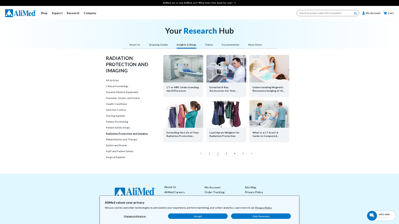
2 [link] (218, 153)
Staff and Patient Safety (119, 151)
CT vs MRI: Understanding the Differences (182, 89)
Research (73, 13)
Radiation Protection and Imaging (127, 133)
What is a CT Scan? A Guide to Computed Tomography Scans (265, 134)
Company (90, 13)
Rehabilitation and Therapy (121, 139)
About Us (134, 44)
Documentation (230, 44)
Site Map (250, 187)
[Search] (355, 13)
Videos (209, 44)
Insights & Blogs (186, 44)
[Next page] (251, 153)
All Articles (112, 80)
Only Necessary (260, 216)
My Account (212, 187)
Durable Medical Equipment (122, 92)
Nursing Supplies (115, 115)
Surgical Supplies (115, 157)
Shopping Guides (158, 44)
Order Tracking (214, 192)
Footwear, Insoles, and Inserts (123, 97)
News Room (255, 44)
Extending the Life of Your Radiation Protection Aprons (182, 134)
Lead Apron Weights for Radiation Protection (224, 134)
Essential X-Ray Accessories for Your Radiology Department (223, 89)
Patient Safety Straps (118, 127)
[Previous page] (201, 153)
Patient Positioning (117, 121)
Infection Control (116, 109)
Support (57, 13)
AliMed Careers (174, 192)
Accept (198, 216)
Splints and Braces (116, 145)
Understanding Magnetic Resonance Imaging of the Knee (268, 89)
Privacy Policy (263, 207)
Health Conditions (116, 103)
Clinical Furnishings (117, 86)
